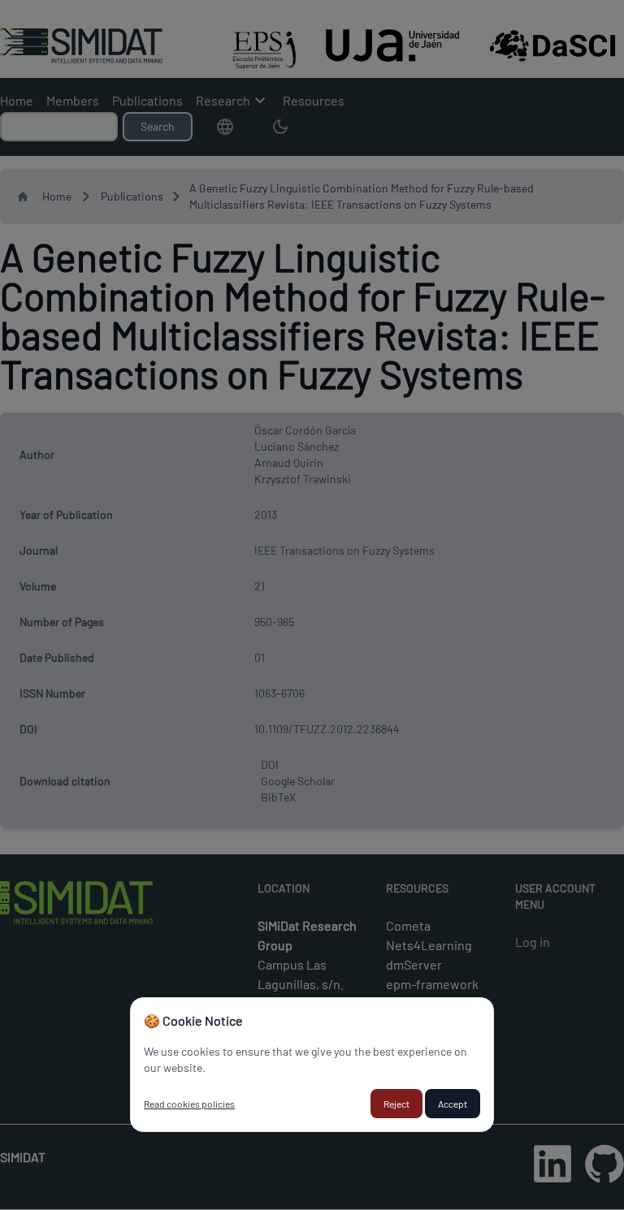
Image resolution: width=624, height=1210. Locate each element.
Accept (452, 1103)
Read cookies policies (189, 1103)
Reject (397, 1103)
